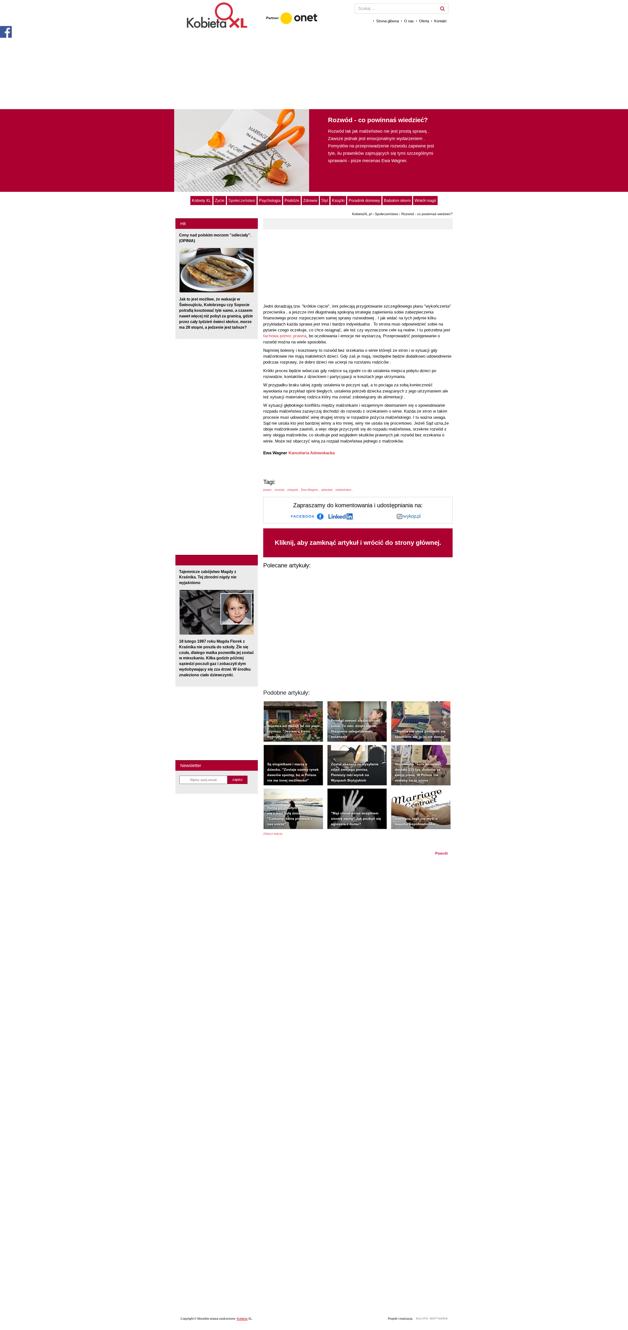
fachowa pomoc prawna (284, 336)
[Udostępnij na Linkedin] (341, 516)
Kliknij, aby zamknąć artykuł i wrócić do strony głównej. (358, 542)
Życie (219, 200)
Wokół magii (425, 200)
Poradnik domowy (364, 200)
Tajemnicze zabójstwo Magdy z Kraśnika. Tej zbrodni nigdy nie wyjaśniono (207, 577)
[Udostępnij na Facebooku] (307, 516)
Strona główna (387, 21)
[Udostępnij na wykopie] (409, 516)
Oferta (424, 21)
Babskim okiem (397, 200)
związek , (293, 490)
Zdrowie (310, 200)
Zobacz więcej (272, 833)
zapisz (237, 779)
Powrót (441, 853)
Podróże (292, 200)
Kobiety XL (201, 200)
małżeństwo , (344, 490)
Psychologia (270, 200)
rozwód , (281, 490)
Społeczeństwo (241, 200)
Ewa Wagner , (310, 490)
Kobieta (242, 1318)
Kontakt (440, 21)
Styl (324, 200)
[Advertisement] (314, 68)
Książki (338, 200)
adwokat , (328, 490)
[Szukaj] (442, 8)
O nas (409, 21)
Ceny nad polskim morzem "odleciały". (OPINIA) (215, 238)
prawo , (268, 490)
